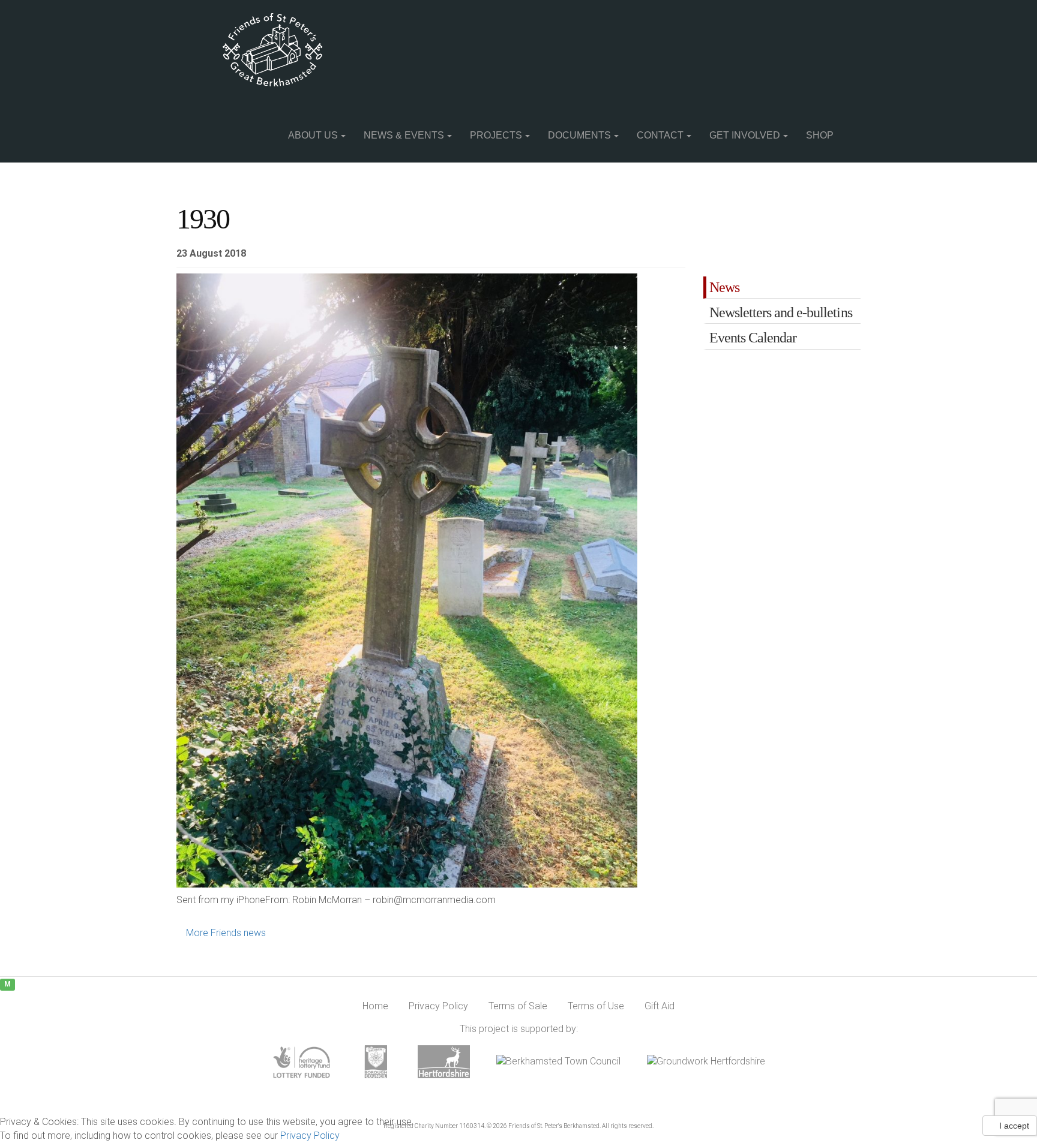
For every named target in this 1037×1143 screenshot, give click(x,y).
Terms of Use (596, 1006)
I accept (1013, 1125)
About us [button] (313, 135)
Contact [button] (660, 135)
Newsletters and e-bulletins (780, 312)
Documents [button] (579, 135)
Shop (820, 135)
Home (375, 1006)
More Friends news (225, 933)
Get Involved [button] (744, 135)
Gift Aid (660, 1006)
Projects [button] (496, 135)
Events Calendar (753, 337)
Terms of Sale (517, 1006)
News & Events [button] (404, 135)
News (724, 287)
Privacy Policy (310, 1135)
